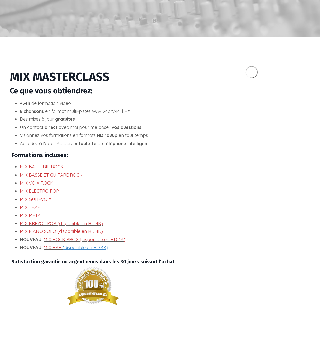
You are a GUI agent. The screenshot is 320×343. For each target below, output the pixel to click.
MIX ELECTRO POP (39, 191)
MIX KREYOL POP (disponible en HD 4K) (61, 223)
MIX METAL (31, 215)
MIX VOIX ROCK (36, 183)
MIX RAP (53, 247)
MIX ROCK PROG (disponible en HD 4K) (85, 239)
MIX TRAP (30, 207)
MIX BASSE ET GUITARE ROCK (51, 175)
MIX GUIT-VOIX (36, 199)
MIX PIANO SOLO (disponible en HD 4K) (61, 231)
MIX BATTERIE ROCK (42, 167)
